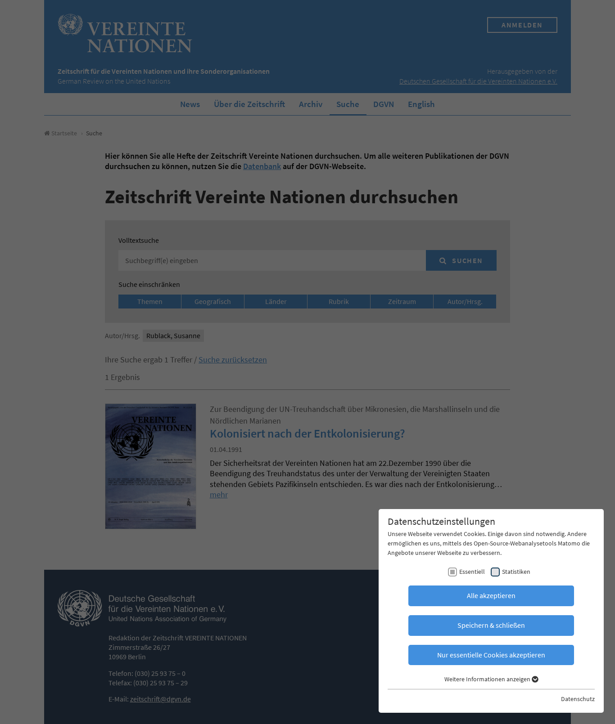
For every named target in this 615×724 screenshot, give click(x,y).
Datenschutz (578, 699)
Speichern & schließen (491, 625)
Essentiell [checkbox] (472, 572)
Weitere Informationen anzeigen (488, 679)
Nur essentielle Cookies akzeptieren (491, 654)
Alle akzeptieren (491, 595)
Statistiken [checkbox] (516, 572)
